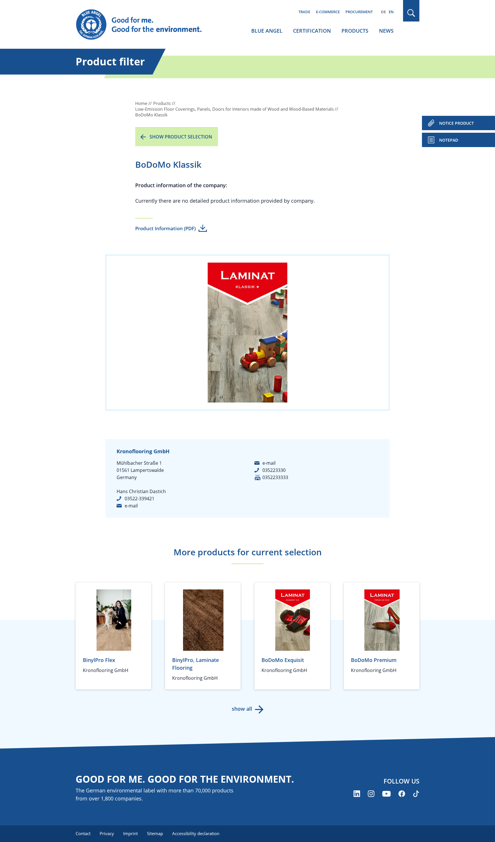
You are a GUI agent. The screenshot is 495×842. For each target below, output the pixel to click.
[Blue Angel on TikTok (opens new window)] (416, 793)
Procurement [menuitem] (359, 11)
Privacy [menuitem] (107, 833)
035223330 (274, 470)
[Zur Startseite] (144, 24)
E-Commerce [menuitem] (328, 11)
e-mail (131, 506)
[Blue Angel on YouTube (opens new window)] (386, 793)
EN (391, 11)
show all (242, 708)
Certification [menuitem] (312, 30)
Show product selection (181, 137)
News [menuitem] (386, 30)
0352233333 (275, 477)
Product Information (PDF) (165, 228)
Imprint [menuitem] (130, 833)
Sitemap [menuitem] (155, 833)
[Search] (411, 13)
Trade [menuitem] (304, 11)
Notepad (448, 140)
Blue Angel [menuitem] (266, 30)
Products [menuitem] (354, 30)
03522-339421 (139, 498)
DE (383, 11)
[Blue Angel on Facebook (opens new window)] (401, 793)
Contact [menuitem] (83, 833)
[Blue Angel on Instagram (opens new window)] (371, 793)
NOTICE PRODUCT (456, 123)
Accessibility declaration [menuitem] (195, 833)
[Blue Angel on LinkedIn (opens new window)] (356, 793)
